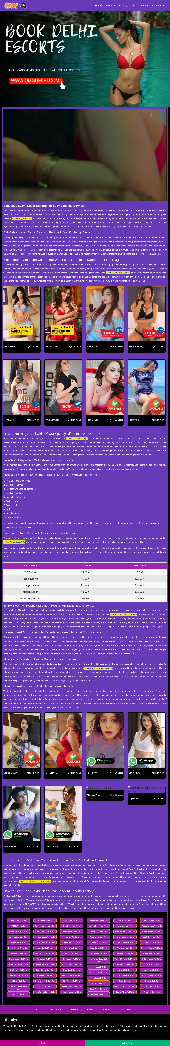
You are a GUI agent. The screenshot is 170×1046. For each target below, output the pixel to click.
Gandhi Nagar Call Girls (45, 964)
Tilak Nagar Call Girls (151, 953)
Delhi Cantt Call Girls (45, 931)
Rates (134, 5)
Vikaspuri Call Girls (151, 981)
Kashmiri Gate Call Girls (71, 975)
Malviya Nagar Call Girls (98, 926)
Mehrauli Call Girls (98, 942)
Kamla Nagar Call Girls (71, 964)
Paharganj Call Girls (125, 926)
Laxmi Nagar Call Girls (14, 542)
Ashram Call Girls (18, 942)
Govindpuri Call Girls (45, 975)
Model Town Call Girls (98, 948)
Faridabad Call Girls (45, 959)
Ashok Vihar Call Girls (18, 937)
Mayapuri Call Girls (98, 931)
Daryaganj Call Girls (45, 920)
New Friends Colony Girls (98, 995)
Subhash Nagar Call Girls (151, 948)
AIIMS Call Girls (18, 926)
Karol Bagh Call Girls (71, 970)
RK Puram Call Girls (125, 964)
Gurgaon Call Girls (18, 995)
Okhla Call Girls (125, 920)
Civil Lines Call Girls (18, 981)
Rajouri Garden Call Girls (125, 959)
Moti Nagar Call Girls (98, 953)
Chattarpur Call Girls (18, 970)
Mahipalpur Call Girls (98, 920)
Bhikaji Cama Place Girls (18, 948)
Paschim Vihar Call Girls (125, 931)
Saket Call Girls (125, 981)
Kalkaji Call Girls (71, 953)
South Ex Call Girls (151, 942)
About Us (110, 5)
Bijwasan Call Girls (18, 953)
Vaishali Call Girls (151, 964)
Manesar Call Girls (151, 992)
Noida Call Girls (45, 986)
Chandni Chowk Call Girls (18, 964)
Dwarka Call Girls (45, 948)
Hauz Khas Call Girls (71, 931)
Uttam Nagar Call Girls (151, 959)
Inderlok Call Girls (71, 937)
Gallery (123, 5)
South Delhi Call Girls (151, 937)
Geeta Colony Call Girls (45, 970)
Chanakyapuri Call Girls (18, 959)
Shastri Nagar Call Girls (151, 931)
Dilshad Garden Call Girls (45, 942)
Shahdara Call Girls (152, 920)
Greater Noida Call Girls (45, 992)
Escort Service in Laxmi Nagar (99, 668)
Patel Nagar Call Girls (125, 937)
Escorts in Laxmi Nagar (77, 438)
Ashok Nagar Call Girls (18, 931)
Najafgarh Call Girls (98, 972)
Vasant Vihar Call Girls (151, 975)
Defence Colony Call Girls (45, 926)
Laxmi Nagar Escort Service (124, 614)
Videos (145, 5)
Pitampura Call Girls (125, 948)
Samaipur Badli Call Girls (125, 986)
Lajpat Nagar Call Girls (71, 986)
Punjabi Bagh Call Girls (125, 953)
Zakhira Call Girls (151, 986)
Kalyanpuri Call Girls (71, 959)
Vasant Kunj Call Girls (152, 970)
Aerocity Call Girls (18, 920)
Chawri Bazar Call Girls (18, 975)
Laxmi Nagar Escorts (21, 218)
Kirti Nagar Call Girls (71, 981)
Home (98, 5)
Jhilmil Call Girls (71, 948)
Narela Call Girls (98, 983)
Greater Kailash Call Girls (45, 981)
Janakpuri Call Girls (72, 942)
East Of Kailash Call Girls (45, 953)
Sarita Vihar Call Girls (125, 992)
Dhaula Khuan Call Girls (45, 937)
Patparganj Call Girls (125, 942)
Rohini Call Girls (125, 970)
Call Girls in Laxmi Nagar (117, 273)
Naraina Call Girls (98, 978)
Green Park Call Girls (71, 920)
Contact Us (158, 5)
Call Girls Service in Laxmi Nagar (35, 881)
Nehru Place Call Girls (98, 989)
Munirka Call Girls (98, 967)
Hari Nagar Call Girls (71, 926)
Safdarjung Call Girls (125, 975)
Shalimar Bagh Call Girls (152, 926)
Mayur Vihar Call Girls (98, 937)
